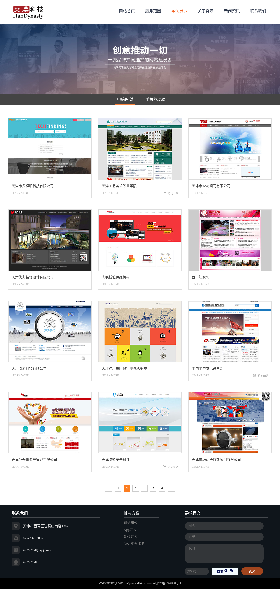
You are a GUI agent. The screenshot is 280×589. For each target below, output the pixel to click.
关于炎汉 (206, 11)
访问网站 (173, 193)
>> (171, 488)
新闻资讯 (232, 11)
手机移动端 (155, 99)
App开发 (130, 530)
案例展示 (179, 11)
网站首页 (127, 11)
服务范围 (153, 11)
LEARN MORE (33, 189)
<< (108, 488)
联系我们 (258, 11)
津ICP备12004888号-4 (168, 583)
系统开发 (131, 537)
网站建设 (131, 523)
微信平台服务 (134, 544)
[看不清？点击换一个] (225, 571)
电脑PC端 (125, 99)
